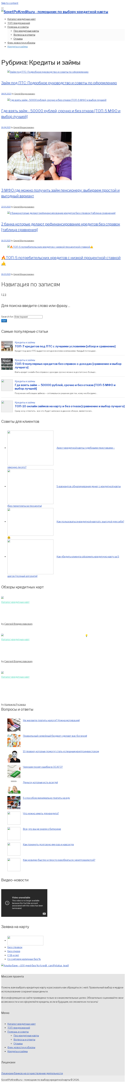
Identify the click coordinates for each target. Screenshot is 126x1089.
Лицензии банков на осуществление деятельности (32, 1073)
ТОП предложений (18, 23)
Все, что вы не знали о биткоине (42, 829)
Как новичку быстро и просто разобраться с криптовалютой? (59, 860)
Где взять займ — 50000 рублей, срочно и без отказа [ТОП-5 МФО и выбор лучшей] (65, 386)
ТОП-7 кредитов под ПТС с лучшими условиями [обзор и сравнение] (65, 346)
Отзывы (18, 38)
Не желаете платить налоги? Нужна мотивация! (51, 720)
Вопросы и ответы (24, 34)
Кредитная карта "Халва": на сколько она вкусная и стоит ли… (55, 613)
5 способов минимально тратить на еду (46, 798)
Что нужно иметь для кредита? (41, 813)
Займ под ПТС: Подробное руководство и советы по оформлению (59, 83)
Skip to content (9, 3)
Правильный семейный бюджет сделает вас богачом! (55, 735)
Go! (4, 321)
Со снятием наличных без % (24, 959)
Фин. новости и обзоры (21, 42)
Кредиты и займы (17, 46)
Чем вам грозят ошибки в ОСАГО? (43, 766)
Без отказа (13, 951)
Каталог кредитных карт (21, 19)
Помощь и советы (18, 27)
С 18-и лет (13, 955)
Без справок (14, 947)
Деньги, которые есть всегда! (40, 782)
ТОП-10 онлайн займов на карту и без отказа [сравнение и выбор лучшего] (70, 406)
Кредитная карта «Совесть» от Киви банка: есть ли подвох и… (55, 650)
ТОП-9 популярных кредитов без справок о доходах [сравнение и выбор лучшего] (68, 365)
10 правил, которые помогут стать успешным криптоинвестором (61, 751)
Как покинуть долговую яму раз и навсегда (48, 844)
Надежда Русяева (15, 704)
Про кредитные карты (26, 30)
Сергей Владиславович (24, 94)
